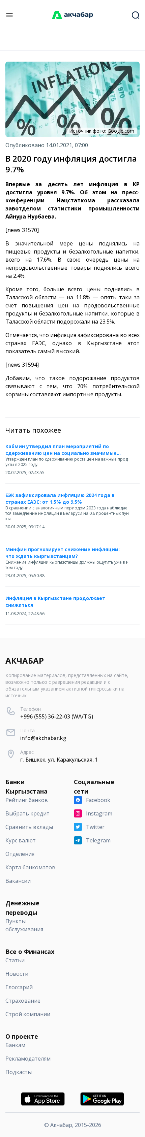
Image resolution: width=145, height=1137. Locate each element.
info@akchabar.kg (43, 738)
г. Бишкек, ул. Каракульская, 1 (59, 759)
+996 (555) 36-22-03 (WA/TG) (56, 716)
